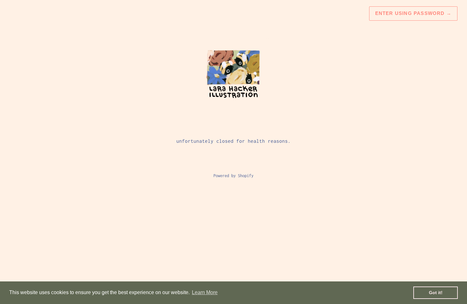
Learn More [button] (205, 292)
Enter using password (413, 13)
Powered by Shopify (233, 175)
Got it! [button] (436, 292)
